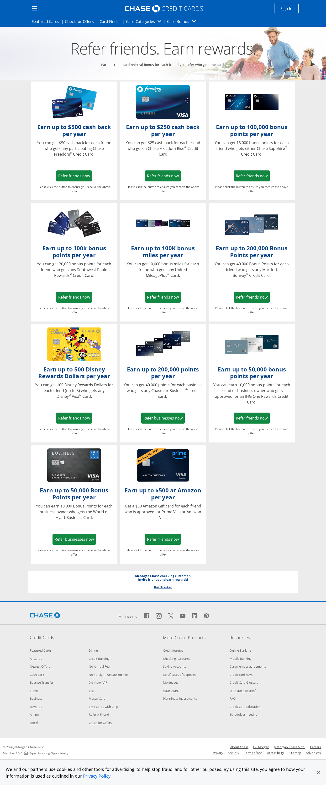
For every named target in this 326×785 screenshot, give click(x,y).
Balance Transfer (41, 682)
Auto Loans (171, 690)
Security (233, 753)
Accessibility (275, 753)
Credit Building (99, 658)
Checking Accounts (176, 658)
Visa (92, 690)
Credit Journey (173, 650)
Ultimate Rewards (243, 690)
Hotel (34, 722)
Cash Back (37, 674)
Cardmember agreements (248, 666)
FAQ (233, 698)
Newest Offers (40, 666)
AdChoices (313, 753)
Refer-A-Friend (99, 714)
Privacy (218, 753)
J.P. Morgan (261, 747)
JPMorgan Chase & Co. (289, 747)
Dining (93, 650)
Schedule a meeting (243, 714)
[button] (318, 772)
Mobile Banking (241, 658)
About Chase (239, 747)
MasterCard (97, 698)
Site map (295, 753)
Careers (315, 747)
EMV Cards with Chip (103, 706)
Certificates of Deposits (179, 674)
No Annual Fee (99, 666)
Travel (34, 690)
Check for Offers (80, 21)
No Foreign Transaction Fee (108, 674)
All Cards (36, 658)
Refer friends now (75, 176)
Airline (34, 714)
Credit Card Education (245, 706)
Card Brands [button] (183, 21)
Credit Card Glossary (244, 682)
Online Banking (240, 650)
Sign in (289, 8)
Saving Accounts (174, 666)
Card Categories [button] (145, 21)
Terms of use (253, 753)
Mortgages (170, 682)
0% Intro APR (98, 682)
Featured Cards (47, 21)
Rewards (36, 706)
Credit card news (241, 674)
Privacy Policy (96, 776)
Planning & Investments (180, 698)
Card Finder (111, 21)
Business (36, 698)
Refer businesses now (164, 418)
